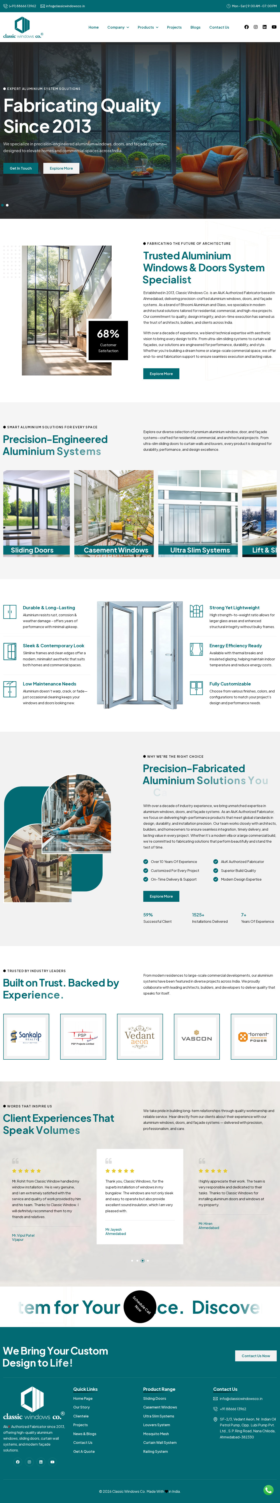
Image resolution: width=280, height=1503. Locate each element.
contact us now (256, 1355)
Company (116, 27)
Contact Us (219, 27)
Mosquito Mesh (156, 1433)
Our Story (81, 1407)
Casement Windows (160, 1407)
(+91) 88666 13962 (22, 6)
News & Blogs (84, 1433)
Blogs (196, 27)
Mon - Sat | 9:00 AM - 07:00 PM (254, 6)
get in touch (21, 168)
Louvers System (156, 1424)
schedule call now (142, 1305)
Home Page (83, 1398)
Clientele (81, 1416)
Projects (174, 27)
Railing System (155, 1451)
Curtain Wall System (160, 1442)
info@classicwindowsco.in (65, 6)
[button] (2, 205)
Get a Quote (84, 1451)
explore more (61, 168)
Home (94, 27)
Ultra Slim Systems (158, 1416)
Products (146, 27)
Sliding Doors (154, 1398)
